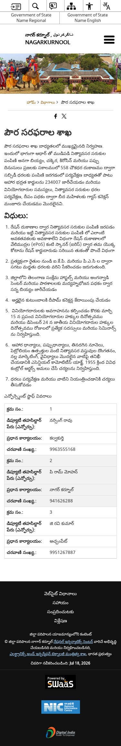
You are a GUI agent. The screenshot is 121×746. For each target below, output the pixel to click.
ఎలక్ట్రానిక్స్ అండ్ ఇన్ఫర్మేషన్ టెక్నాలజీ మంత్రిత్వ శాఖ (48, 654)
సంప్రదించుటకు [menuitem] (60, 611)
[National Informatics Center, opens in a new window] (60, 707)
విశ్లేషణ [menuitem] (60, 620)
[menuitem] (16, 6)
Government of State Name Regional (31, 18)
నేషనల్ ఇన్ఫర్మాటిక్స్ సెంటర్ (73, 641)
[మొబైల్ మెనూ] (109, 39)
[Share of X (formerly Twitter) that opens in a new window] (63, 117)
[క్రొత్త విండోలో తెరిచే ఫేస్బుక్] (55, 117)
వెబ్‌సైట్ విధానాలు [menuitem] (60, 593)
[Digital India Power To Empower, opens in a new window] (60, 733)
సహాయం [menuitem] (60, 602)
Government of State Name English (87, 18)
